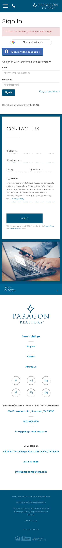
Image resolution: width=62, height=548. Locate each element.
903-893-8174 (31, 421)
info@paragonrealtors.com (31, 431)
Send (24, 218)
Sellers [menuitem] (31, 356)
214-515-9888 (14, 6)
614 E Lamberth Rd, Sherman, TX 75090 (31, 411)
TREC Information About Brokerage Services (31, 496)
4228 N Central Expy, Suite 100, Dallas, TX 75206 (31, 451)
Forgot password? (49, 91)
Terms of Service (15, 229)
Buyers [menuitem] (31, 346)
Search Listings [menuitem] (31, 336)
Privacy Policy (18, 199)
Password (7, 79)
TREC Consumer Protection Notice (31, 502)
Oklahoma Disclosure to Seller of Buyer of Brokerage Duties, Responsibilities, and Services (31, 511)
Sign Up (35, 105)
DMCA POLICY (31, 521)
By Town (10, 290)
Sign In (9, 92)
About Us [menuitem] (31, 366)
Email (5, 67)
